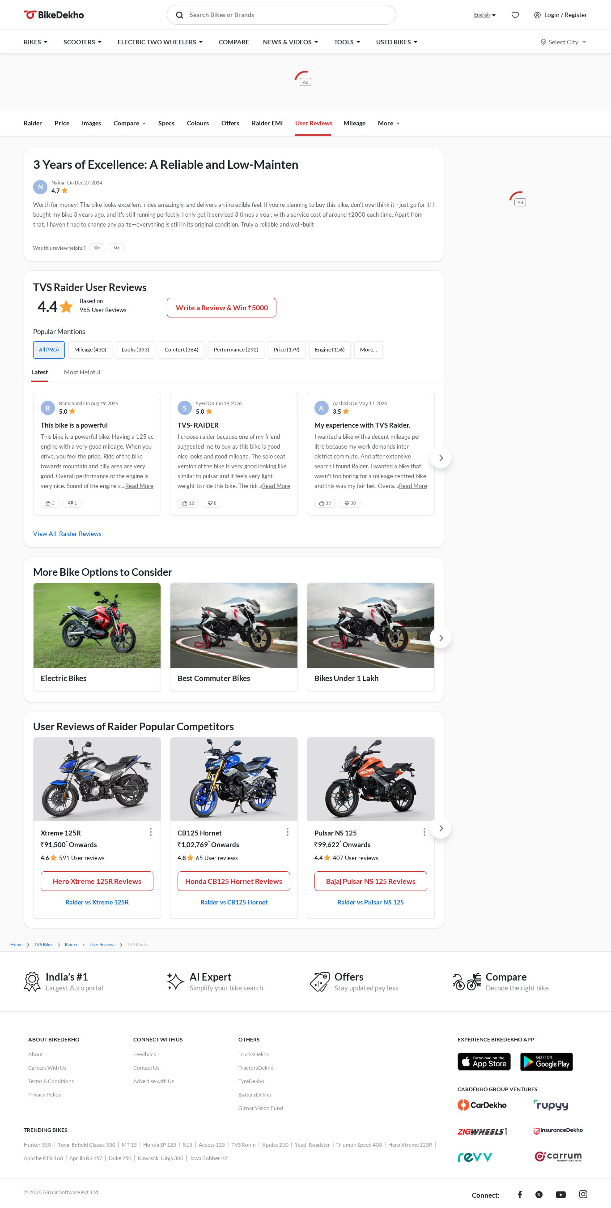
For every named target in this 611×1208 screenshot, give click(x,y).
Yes (97, 247)
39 (328, 502)
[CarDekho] (482, 1105)
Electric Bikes (63, 678)
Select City (563, 42)
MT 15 (129, 1144)
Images (91, 123)
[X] (539, 1195)
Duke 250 (120, 1158)
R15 (187, 1144)
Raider (33, 123)
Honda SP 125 (159, 1144)
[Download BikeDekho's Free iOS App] (484, 1061)
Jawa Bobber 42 (208, 1158)
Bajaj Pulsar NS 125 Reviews (371, 881)
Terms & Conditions (51, 1081)
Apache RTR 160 (43, 1158)
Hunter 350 (37, 1144)
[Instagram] (583, 1195)
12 (191, 502)
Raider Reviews (80, 533)
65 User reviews (217, 857)
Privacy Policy (44, 1094)
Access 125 (212, 1144)
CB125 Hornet (200, 833)
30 (353, 502)
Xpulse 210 (275, 1144)
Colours (198, 123)
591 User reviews (82, 857)
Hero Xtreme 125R (410, 1144)
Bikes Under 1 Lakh (346, 678)
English (482, 14)
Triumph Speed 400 (359, 1144)
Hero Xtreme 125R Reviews (97, 881)
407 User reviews (355, 857)
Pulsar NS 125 (335, 833)
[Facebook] (520, 1195)
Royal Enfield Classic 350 (86, 1144)
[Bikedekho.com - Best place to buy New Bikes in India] (54, 14)
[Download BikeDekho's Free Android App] (546, 1061)
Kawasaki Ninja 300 (160, 1158)
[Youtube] (561, 1195)
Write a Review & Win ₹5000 (222, 307)
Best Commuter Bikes (214, 678)
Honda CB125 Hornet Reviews (233, 881)
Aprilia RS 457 (85, 1158)
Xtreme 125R (61, 833)
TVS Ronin (243, 1144)
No (117, 247)
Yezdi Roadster (312, 1144)
